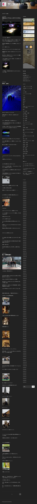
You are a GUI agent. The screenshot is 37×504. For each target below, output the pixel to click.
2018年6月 (24, 307)
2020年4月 (24, 267)
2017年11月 (25, 320)
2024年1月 (24, 187)
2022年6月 (24, 220)
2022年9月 (24, 216)
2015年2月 (24, 380)
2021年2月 (24, 249)
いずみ (24, 90)
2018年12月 (25, 296)
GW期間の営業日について (27, 77)
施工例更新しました (26, 75)
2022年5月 (24, 222)
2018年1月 (24, 316)
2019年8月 (24, 282)
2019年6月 (24, 285)
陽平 (23, 158)
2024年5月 (24, 182)
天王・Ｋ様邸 (25, 118)
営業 (23, 109)
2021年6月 (24, 242)
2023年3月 (24, 205)
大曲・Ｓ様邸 (25, 114)
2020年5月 (24, 265)
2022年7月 (24, 218)
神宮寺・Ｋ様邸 (25, 142)
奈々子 (24, 125)
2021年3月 (24, 247)
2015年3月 (24, 378)
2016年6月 (24, 351)
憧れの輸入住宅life (16, 4)
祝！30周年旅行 (6, 254)
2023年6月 (24, 200)
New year (5, 83)
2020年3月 (24, 269)
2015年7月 (24, 371)
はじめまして (25, 171)
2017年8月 (24, 325)
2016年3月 (24, 356)
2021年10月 (25, 234)
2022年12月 (25, 211)
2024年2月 (24, 185)
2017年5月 (24, 331)
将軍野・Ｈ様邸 (25, 127)
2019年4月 (24, 289)
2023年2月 (24, 207)
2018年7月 (24, 305)
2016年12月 (25, 340)
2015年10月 (25, 365)
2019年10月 (25, 278)
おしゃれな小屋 (25, 163)
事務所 (24, 99)
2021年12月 (25, 231)
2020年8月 (24, 260)
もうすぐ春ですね (25, 168)
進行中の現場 (25, 153)
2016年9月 (24, 345)
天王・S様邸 (25, 120)
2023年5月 (24, 202)
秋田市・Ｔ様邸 (25, 144)
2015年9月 (24, 367)
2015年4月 (24, 376)
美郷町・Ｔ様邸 (25, 146)
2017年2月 (24, 336)
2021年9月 (24, 236)
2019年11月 (25, 276)
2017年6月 (24, 329)
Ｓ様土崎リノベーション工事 (27, 88)
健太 (23, 104)
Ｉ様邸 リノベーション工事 (27, 86)
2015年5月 (24, 374)
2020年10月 (25, 256)
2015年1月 (24, 382)
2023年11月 (25, 191)
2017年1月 (24, 338)
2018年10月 (25, 300)
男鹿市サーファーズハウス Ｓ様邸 (28, 140)
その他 (24, 97)
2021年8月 (24, 238)
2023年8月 (24, 196)
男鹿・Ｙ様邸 (25, 138)
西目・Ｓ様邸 (25, 149)
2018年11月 (25, 298)
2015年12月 (25, 362)
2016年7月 (24, 349)
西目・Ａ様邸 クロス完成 (27, 173)
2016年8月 (24, 347)
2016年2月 (24, 358)
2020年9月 (24, 258)
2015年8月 (24, 369)
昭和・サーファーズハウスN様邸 (28, 132)
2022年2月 (24, 227)
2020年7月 (24, 262)
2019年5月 (24, 287)
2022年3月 (24, 225)
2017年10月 (25, 322)
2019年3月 (24, 291)
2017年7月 (24, 327)
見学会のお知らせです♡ (26, 80)
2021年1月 (24, 251)
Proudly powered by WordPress (7, 501)
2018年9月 (24, 302)
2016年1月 (24, 360)
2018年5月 (24, 309)
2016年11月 (25, 342)
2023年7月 (24, 198)
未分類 (24, 134)
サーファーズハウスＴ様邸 (27, 93)
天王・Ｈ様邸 (25, 116)
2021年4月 (24, 245)
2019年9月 (24, 280)
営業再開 (24, 73)
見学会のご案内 (25, 151)
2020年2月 (24, 271)
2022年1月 (24, 229)
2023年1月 (24, 209)
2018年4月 (24, 311)
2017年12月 (25, 318)
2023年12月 (25, 189)
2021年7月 (24, 240)
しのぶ (24, 95)
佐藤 (23, 102)
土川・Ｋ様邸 (25, 111)
